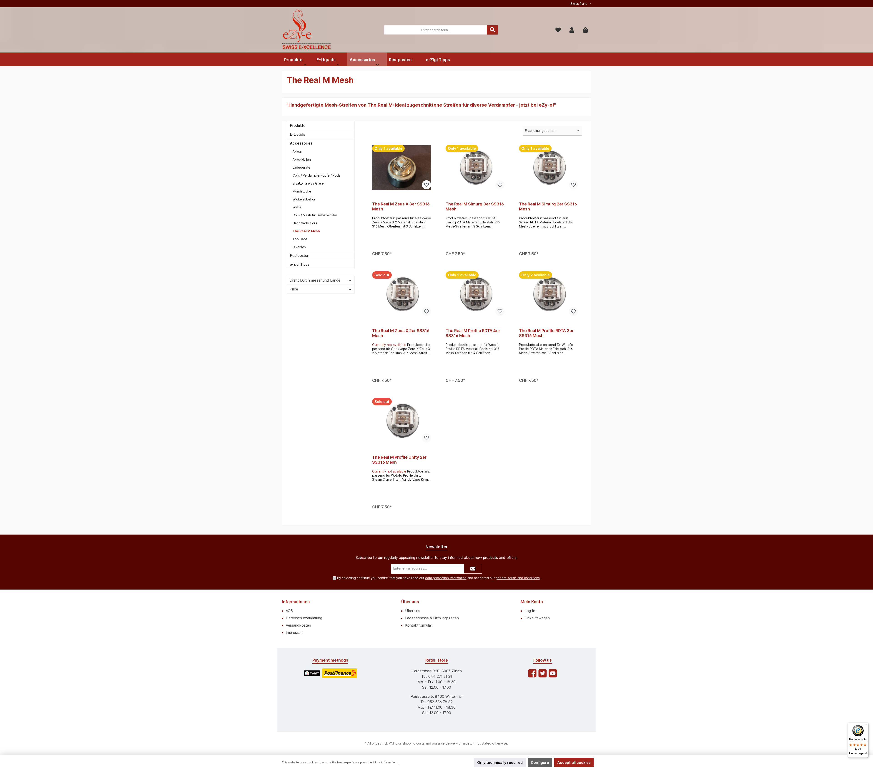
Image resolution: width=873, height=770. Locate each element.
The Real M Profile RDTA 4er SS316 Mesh (473, 333)
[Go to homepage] (307, 30)
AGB (289, 610)
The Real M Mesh (306, 231)
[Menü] (865, 725)
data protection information (446, 578)
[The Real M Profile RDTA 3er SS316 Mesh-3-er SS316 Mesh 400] (548, 294)
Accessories (301, 143)
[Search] (492, 30)
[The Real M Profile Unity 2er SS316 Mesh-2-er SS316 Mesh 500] (401, 420)
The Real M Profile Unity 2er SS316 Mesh (399, 460)
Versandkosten (298, 625)
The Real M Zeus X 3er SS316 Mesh (401, 206)
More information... (386, 762)
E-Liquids (297, 134)
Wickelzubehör (304, 199)
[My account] (571, 30)
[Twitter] (542, 673)
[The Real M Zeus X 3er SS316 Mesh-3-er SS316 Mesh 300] (401, 167)
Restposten (299, 255)
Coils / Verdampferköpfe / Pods (316, 175)
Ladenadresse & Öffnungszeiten (432, 618)
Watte (297, 207)
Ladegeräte (301, 167)
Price (294, 289)
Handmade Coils (305, 223)
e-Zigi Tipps (299, 264)
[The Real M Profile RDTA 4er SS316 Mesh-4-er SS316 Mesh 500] (475, 294)
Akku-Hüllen (302, 159)
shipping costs (413, 743)
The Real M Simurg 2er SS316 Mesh (548, 206)
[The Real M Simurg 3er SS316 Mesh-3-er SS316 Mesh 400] (475, 167)
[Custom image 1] (312, 673)
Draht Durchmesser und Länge (315, 280)
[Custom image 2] (339, 673)
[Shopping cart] (585, 30)
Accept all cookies (574, 762)
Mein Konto (532, 601)
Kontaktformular (418, 625)
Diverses (299, 247)
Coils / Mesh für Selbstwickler (315, 215)
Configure (540, 762)
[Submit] (473, 569)
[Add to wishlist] (426, 184)
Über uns (410, 601)
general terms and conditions (518, 578)
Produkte (297, 125)
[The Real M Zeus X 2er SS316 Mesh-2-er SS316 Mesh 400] (401, 294)
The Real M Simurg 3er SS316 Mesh (475, 206)
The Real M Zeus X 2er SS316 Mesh (400, 333)
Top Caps (300, 239)
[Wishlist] (558, 30)
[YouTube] (553, 673)
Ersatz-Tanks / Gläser (309, 183)
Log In (529, 610)
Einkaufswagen (537, 618)
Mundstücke (302, 191)
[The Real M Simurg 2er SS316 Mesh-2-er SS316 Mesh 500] (548, 167)
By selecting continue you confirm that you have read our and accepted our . (439, 578)
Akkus (297, 151)
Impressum (295, 632)
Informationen (296, 601)
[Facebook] (532, 673)
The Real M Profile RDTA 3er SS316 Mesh (546, 333)
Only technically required (500, 762)
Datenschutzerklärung (304, 618)
